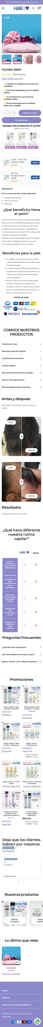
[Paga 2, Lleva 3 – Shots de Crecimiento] (31, 769)
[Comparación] (21, 436)
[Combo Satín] (11, 956)
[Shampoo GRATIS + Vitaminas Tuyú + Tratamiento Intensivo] (11, 799)
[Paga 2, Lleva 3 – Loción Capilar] (11, 769)
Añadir (35, 163)
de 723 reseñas (8, 851)
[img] (22, 847)
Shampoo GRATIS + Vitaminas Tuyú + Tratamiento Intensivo (11, 813)
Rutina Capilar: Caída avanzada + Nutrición (11, 708)
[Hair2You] (21, 8)
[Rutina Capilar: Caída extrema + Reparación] (11, 731)
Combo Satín (11, 968)
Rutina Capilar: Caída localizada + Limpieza (31, 708)
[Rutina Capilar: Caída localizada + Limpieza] (31, 695)
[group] (21, 33)
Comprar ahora (21, 120)
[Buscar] (33, 8)
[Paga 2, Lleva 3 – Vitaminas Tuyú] (31, 731)
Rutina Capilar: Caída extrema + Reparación (11, 744)
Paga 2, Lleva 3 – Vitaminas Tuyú (32, 744)
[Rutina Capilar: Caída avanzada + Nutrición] (11, 695)
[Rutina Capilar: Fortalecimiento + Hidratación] (31, 799)
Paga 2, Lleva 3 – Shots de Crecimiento (32, 782)
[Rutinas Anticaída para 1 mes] (14, 913)
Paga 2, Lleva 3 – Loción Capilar (11, 782)
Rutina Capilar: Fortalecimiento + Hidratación (31, 813)
